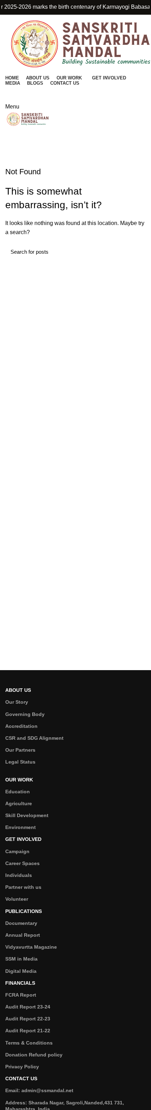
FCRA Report (20, 995)
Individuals (18, 875)
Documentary (21, 923)
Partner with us (23, 887)
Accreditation (21, 726)
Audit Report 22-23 (27, 1018)
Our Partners (20, 750)
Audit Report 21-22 (27, 1030)
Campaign (17, 851)
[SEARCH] (136, 252)
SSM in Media (21, 959)
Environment (20, 827)
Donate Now (76, 92)
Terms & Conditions (29, 1043)
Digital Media (21, 971)
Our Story (16, 702)
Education (17, 791)
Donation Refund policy (34, 1055)
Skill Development (26, 815)
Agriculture (18, 803)
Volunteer (16, 899)
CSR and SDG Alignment (34, 738)
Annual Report (22, 935)
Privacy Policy (22, 1066)
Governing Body (25, 714)
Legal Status (20, 762)
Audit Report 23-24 (27, 1007)
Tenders (75, 142)
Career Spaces (22, 863)
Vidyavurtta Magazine (31, 947)
